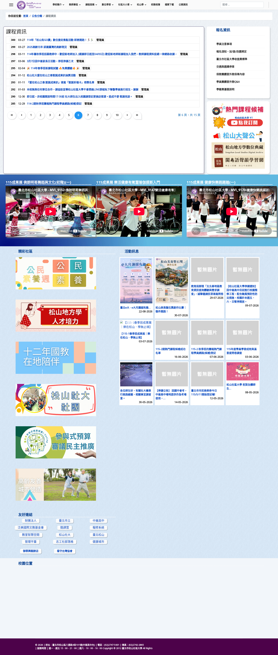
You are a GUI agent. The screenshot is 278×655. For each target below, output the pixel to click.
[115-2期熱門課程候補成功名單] (172, 333)
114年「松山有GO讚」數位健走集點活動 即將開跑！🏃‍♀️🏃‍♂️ (60, 40)
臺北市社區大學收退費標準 (231, 59)
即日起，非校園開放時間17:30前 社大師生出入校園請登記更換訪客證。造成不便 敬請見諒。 (80, 97)
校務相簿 (155, 4)
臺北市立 (64, 520)
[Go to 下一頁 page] (127, 115)
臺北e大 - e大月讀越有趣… (135, 308)
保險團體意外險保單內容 (230, 74)
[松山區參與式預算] (65, 442)
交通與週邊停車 (225, 67)
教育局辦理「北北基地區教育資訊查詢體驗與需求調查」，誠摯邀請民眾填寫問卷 (207, 290)
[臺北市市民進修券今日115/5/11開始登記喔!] (207, 374)
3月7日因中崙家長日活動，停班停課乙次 (50, 61)
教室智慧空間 (30, 535)
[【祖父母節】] (65, 485)
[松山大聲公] (238, 135)
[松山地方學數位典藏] (238, 149)
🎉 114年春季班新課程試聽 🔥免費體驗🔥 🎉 (53, 68)
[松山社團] (65, 400)
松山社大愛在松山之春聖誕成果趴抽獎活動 (51, 75)
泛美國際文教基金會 (31, 527)
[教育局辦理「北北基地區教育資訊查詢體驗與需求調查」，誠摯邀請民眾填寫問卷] (207, 270)
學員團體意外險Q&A (228, 82)
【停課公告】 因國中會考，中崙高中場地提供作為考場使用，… (171, 394)
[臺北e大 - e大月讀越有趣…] (136, 281)
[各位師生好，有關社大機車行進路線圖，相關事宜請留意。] (136, 374)
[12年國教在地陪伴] (65, 358)
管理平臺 (31, 541)
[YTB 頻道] (238, 122)
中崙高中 (98, 520)
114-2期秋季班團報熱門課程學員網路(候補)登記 (54, 104)
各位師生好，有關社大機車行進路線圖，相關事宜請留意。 (135, 394)
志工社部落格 (64, 541)
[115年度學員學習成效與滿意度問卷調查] (243, 333)
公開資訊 (183, 4)
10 (117, 115)
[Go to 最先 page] (11, 115)
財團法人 (31, 520)
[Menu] (11, 5)
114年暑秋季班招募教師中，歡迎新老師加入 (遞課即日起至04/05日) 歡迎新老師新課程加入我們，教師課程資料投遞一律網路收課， (102, 54)
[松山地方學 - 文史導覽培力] (65, 316)
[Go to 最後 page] (137, 115)
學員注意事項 (224, 44)
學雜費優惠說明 (225, 89)
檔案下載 (169, 4)
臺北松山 (98, 535)
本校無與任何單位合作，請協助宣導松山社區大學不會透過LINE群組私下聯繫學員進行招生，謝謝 (83, 90)
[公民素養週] (65, 273)
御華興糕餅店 (30, 551)
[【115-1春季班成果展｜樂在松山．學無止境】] (136, 325)
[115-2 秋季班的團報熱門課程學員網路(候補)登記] (207, 333)
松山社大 (64, 535)
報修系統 (98, 527)
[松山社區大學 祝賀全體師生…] (243, 371)
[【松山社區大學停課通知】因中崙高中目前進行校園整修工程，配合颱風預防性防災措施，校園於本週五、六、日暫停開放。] (243, 270)
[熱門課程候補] (238, 109)
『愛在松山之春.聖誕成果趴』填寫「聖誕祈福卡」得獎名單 (61, 82)
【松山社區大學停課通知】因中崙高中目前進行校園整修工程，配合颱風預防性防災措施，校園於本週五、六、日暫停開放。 (242, 294)
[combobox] (242, 5)
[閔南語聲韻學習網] (238, 162)
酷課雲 (64, 527)
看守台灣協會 (64, 551)
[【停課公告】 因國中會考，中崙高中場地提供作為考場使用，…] (172, 374)
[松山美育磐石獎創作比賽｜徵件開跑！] (172, 280)
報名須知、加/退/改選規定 (231, 52)
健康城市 (98, 541)
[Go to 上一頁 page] (22, 115)
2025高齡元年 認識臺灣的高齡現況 (47, 47)
